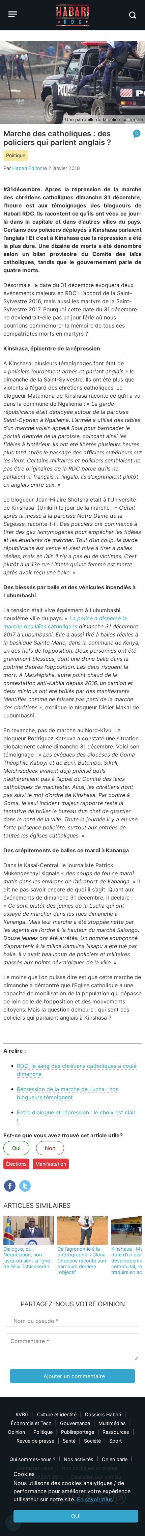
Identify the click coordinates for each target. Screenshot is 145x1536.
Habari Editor (27, 168)
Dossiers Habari (103, 1414)
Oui (16, 1148)
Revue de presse (35, 1441)
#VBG (22, 1414)
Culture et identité (57, 1414)
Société (92, 1441)
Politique (15, 155)
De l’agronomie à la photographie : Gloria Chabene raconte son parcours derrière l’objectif (81, 1260)
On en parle (114, 1459)
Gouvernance (75, 1423)
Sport (115, 1441)
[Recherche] (132, 15)
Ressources (116, 1432)
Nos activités (78, 1459)
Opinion (16, 1432)
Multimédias (112, 1423)
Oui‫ (76, 1516)
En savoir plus (95, 1499)
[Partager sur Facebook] (9, 1185)
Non (50, 1148)
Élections (16, 1164)
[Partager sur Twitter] (25, 1185)
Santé (69, 1441)
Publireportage (77, 1432)
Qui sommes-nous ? (32, 1459)
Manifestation (50, 1164)
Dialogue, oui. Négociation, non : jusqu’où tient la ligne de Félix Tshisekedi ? (26, 1257)
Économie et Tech (31, 1423)
